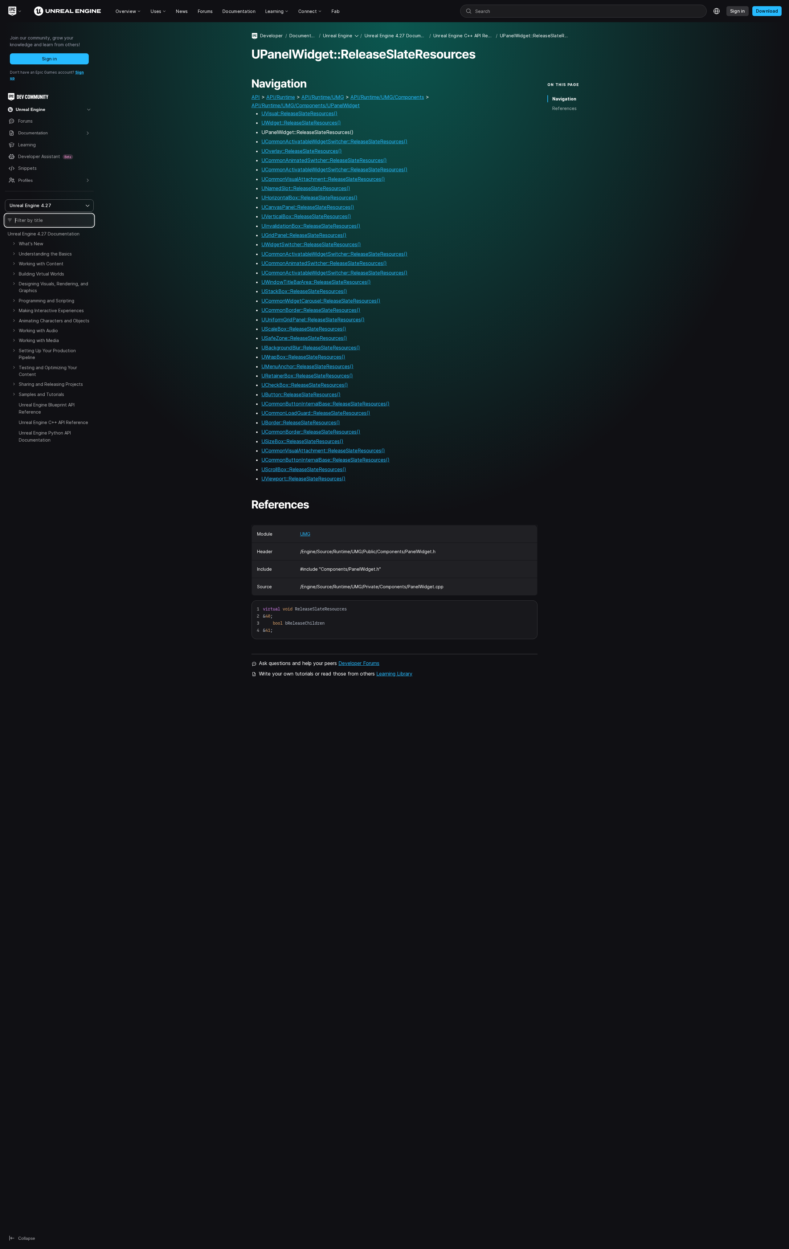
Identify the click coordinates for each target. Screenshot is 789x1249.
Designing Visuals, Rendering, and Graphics (53, 287)
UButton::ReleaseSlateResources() (301, 394)
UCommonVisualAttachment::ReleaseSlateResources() (323, 179)
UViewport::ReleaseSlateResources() (303, 479)
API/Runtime (280, 97)
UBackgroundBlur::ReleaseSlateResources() (310, 348)
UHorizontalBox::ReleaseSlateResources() (309, 197)
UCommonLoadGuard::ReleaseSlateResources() (315, 413)
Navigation (564, 98)
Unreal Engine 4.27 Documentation (44, 233)
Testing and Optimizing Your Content (48, 371)
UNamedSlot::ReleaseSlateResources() (305, 188)
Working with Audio (38, 330)
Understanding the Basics (45, 253)
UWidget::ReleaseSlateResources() (301, 123)
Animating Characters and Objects (54, 320)
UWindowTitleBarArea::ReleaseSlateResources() (316, 282)
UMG (305, 534)
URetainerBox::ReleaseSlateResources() (307, 376)
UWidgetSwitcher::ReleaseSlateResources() (311, 244)
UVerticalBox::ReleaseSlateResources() (306, 216)
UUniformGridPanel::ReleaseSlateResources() (313, 319)
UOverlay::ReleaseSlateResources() (301, 151)
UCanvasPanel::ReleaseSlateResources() (307, 207)
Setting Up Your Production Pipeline (47, 354)
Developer (271, 35)
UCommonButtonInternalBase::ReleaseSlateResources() (325, 404)
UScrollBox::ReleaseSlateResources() (303, 469)
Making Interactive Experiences (51, 310)
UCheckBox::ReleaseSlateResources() (304, 385)
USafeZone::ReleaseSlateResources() (304, 338)
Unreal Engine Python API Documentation (45, 436)
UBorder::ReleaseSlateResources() (300, 422)
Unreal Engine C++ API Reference (53, 422)
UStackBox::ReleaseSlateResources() (304, 291)
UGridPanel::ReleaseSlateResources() (303, 235)
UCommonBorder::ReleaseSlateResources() (310, 310)
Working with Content (41, 263)
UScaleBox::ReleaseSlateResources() (303, 329)
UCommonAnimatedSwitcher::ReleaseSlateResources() (324, 160)
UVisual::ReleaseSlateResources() (299, 113)
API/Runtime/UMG (322, 97)
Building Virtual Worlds (41, 273)
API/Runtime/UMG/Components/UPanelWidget (305, 105)
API (255, 97)
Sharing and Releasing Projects (51, 384)
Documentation (303, 35)
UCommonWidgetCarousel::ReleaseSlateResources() (320, 301)
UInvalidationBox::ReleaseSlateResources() (310, 226)
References (564, 108)
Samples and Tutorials (41, 394)
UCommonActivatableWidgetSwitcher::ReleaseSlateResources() (334, 141)
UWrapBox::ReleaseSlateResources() (303, 357)
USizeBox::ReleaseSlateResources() (302, 441)
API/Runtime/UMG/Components (387, 97)
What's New (31, 243)
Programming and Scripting (46, 300)
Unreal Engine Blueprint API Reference (47, 408)
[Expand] (13, 243)
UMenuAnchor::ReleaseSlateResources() (307, 366)
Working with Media (39, 340)
